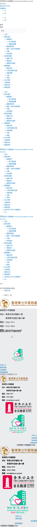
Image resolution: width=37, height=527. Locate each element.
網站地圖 (3, 367)
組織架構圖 (12, 44)
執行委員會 (12, 42)
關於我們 (7, 37)
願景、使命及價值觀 (13, 49)
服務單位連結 (11, 63)
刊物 (8, 75)
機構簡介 (9, 39)
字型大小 (3, 365)
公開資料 (7, 82)
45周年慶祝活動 (12, 70)
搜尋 (1, 25)
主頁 (5, 34)
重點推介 (9, 61)
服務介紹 (9, 58)
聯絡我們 (7, 87)
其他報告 (9, 54)
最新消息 (9, 68)
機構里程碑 (10, 46)
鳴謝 (8, 78)
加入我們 (7, 80)
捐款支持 (7, 85)
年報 (8, 51)
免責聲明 (3, 370)
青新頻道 (9, 73)
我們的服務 (8, 56)
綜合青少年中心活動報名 (12, 210)
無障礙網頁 (4, 372)
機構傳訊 (7, 66)
